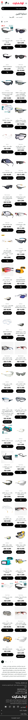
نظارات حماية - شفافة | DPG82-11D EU (21, 545)
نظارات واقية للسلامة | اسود (21, 172)
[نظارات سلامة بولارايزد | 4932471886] (21, 57)
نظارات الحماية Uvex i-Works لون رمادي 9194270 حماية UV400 (21, 94)
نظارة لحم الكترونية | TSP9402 (7, 571)
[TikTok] (9, 706)
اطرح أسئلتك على (20, 693)
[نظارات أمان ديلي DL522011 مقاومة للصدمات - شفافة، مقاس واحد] (7, 240)
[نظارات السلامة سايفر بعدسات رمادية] (21, 374)
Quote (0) (1, 181)
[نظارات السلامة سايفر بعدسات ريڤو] (7, 270)
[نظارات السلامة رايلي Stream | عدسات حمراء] (21, 613)
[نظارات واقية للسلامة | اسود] (21, 162)
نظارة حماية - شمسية (20, 40)
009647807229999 (21, 689)
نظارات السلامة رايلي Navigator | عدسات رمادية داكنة (7, 198)
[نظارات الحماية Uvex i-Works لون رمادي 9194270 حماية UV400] (21, 83)
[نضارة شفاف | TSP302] (7, 110)
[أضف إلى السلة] (21, 46)
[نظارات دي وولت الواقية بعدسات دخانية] (7, 483)
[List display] (1, 22)
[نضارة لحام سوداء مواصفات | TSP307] (21, 587)
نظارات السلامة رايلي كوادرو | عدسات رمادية (7, 358)
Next (2, 661)
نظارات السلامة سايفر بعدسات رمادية (20, 384)
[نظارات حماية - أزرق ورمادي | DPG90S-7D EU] (21, 296)
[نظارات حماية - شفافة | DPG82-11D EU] (21, 535)
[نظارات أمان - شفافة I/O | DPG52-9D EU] (21, 483)
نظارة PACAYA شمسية (7, 172)
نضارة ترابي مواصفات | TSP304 (7, 597)
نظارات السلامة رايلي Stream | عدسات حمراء (20, 623)
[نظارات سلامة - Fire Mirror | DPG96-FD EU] (7, 535)
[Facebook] (18, 706)
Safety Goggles (7, 66)
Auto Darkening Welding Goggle (20, 280)
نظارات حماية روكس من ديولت (20, 441)
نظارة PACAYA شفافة (7, 224)
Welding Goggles (7, 649)
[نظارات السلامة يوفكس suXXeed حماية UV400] (21, 110)
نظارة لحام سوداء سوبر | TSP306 (7, 41)
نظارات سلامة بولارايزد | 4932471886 (21, 67)
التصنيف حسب (19, 17)
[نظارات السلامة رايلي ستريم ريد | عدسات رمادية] (21, 509)
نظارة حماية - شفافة (7, 146)
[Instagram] (13, 706)
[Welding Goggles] (7, 639)
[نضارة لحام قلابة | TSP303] (7, 431)
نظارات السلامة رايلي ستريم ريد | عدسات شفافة (20, 358)
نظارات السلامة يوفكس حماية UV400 (21, 571)
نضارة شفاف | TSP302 (7, 120)
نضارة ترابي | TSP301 (20, 466)
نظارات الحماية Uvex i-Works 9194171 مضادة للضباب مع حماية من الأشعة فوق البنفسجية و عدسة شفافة (7, 413)
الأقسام (26, 3)
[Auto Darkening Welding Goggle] (21, 270)
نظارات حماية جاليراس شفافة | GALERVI (21, 147)
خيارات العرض (20, 74)
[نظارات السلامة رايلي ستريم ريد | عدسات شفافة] (21, 348)
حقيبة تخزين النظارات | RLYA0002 (7, 467)
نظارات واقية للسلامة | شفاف (21, 225)
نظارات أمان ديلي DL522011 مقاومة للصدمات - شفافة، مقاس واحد (7, 253)
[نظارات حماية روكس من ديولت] (21, 431)
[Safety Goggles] (7, 57)
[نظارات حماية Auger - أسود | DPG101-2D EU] (21, 322)
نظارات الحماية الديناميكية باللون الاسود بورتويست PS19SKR (7, 94)
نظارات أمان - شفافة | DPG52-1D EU (20, 650)
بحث (2, 8)
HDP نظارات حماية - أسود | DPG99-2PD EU (7, 306)
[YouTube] (5, 706)
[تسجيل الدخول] (8, 3)
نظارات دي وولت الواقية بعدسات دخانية (7, 493)
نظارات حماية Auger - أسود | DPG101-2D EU (21, 332)
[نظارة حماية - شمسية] (21, 31)
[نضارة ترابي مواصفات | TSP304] (7, 587)
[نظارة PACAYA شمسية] (7, 162)
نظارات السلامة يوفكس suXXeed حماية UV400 (20, 121)
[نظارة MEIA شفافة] (7, 509)
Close (14, 710)
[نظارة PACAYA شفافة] (7, 214)
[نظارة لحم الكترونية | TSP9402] (7, 561)
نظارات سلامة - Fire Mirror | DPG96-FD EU (7, 545)
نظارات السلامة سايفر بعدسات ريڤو (7, 280)
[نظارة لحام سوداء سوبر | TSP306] (7, 31)
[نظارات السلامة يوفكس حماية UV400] (21, 561)
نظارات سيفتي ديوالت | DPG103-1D (7, 384)
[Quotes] (2, 3)
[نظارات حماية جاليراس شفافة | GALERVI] (21, 136)
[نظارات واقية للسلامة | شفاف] (21, 214)
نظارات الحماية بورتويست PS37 (20, 251)
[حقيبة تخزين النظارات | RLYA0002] (7, 457)
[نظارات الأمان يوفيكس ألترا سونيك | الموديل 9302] (21, 400)
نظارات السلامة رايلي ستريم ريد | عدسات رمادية (20, 519)
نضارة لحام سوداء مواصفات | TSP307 (21, 597)
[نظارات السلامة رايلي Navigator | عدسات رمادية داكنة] (7, 187)
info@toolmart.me (21, 691)
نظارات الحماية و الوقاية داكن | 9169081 (7, 623)
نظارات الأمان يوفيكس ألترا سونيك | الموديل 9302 (21, 410)
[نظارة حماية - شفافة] (7, 136)
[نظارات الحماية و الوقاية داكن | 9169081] (7, 613)
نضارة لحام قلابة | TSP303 (7, 440)
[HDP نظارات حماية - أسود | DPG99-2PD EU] (7, 296)
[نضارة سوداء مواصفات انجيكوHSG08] (21, 187)
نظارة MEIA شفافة (7, 518)
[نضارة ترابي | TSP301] (21, 457)
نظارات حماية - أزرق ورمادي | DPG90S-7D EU (20, 306)
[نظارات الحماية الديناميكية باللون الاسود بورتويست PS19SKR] (7, 83)
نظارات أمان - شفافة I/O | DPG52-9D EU (20, 493)
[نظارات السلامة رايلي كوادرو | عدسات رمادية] (7, 348)
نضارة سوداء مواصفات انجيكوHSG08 (21, 197)
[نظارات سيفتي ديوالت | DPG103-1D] (7, 374)
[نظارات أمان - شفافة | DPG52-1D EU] (21, 639)
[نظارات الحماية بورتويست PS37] (21, 240)
